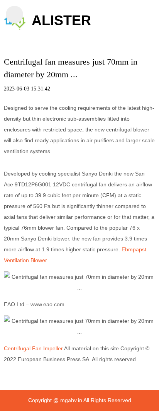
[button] (14, 14)
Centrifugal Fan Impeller (33, 348)
